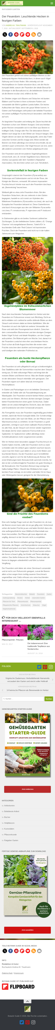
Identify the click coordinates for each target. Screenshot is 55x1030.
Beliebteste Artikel (11, 811)
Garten (49, 594)
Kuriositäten (9, 829)
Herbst (27, 598)
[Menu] (52, 3)
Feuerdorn (40, 594)
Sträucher (36, 605)
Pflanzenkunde (23, 601)
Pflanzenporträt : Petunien (12, 640)
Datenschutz (7, 973)
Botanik (32, 594)
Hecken (20, 598)
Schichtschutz (25, 605)
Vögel (44, 605)
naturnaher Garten (38, 598)
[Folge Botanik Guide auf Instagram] (50, 667)
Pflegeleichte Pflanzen (10, 605)
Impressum (19, 973)
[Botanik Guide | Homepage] (16, 3)
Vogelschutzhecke (9, 609)
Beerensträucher (21, 594)
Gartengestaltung (9, 598)
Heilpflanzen (9, 823)
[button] (5, 34)
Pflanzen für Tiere (9, 601)
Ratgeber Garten (11, 9)
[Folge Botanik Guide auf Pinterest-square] (45, 667)
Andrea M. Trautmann (16, 25)
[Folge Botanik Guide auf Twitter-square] (39, 667)
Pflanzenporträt (35, 601)
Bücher (7, 817)
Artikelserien (9, 805)
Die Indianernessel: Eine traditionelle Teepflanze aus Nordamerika (39, 646)
